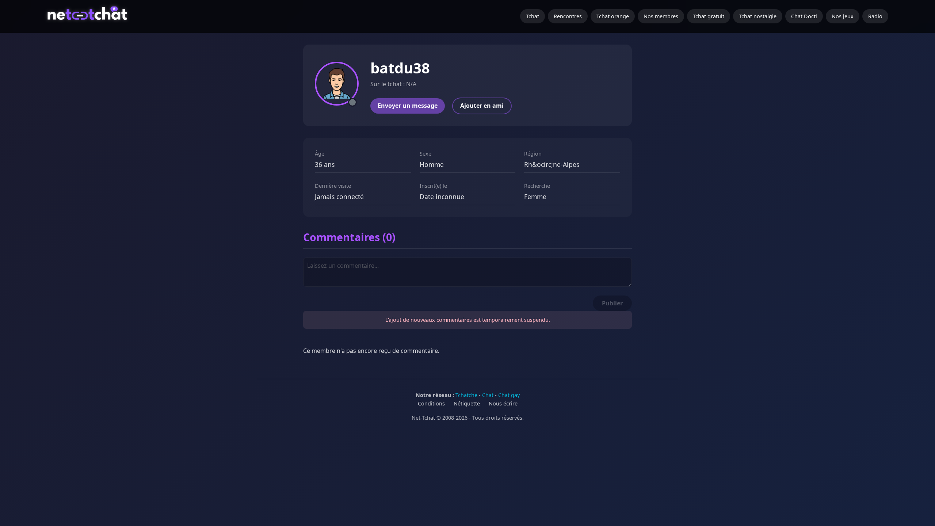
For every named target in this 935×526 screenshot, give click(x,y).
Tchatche (466, 395)
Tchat (532, 16)
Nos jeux (843, 16)
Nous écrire (503, 403)
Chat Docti (804, 16)
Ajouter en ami (482, 106)
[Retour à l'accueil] (88, 16)
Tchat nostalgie (757, 16)
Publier (612, 303)
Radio (875, 16)
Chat (487, 395)
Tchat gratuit (708, 16)
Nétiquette (467, 403)
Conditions (431, 403)
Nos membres (661, 16)
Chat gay (509, 395)
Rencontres (568, 16)
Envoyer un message (408, 106)
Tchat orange (612, 16)
